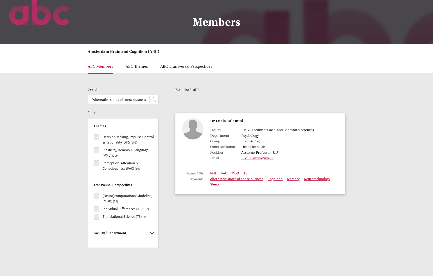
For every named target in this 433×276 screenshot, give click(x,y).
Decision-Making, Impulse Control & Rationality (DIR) (128, 140)
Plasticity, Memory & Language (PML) (125, 153)
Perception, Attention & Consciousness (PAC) (122, 166)
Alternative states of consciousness (236, 179)
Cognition (275, 179)
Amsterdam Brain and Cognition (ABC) (123, 51)
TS (245, 173)
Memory (293, 179)
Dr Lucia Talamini (226, 121)
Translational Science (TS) (125, 216)
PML (213, 173)
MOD (235, 173)
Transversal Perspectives (186, 66)
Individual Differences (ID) (126, 209)
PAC (224, 173)
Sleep (214, 184)
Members (100, 66)
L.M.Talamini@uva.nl (257, 158)
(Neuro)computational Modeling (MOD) (127, 199)
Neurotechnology (317, 179)
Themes (137, 66)
